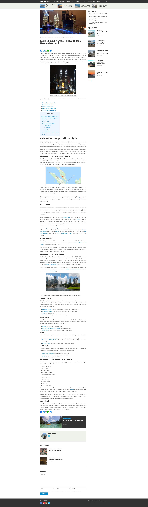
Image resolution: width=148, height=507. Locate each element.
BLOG (53, 1)
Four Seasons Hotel (46, 315)
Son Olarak (44, 134)
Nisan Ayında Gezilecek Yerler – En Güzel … (102, 32)
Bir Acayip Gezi (45, 1)
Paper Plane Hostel (46, 309)
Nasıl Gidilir (45, 120)
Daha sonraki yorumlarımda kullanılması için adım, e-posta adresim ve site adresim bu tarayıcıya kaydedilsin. (61, 491)
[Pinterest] (44, 503)
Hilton (43, 355)
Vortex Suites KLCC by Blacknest (50, 339)
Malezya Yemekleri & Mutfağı (49, 110)
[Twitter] (49, 503)
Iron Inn (44, 326)
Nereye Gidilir (91, 1)
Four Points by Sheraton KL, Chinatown (51, 328)
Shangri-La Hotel (46, 343)
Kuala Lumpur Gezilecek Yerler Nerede (50, 132)
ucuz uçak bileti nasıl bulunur (65, 233)
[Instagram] (46, 503)
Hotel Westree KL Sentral (47, 353)
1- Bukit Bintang (47, 125)
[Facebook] (41, 503)
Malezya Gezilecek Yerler (47, 106)
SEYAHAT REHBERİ (60, 1)
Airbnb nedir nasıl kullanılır (72, 269)
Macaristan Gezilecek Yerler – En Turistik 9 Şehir (56, 458)
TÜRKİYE (77, 1)
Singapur (81, 197)
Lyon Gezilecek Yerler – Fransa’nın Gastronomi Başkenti (102, 52)
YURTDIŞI (83, 1)
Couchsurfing (53, 271)
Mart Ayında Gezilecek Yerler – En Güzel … (102, 72)
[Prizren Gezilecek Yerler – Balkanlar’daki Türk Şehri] (43, 451)
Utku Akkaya (65, 424)
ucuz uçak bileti (66, 217)
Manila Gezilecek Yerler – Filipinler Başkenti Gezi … (101, 42)
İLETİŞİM (98, 1)
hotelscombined (54, 264)
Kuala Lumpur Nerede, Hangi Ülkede (50, 118)
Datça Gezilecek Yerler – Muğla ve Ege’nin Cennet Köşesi (50, 5)
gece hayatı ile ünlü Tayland (53, 228)
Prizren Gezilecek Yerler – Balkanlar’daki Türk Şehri (55, 449)
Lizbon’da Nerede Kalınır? (94, 20)
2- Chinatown (47, 127)
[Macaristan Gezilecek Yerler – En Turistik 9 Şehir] (43, 461)
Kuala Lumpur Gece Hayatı (48, 104)
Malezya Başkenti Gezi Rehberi (49, 102)
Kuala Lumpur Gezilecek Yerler (49, 108)
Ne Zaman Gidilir (46, 121)
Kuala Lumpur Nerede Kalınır (48, 123)
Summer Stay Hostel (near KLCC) (50, 338)
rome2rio (57, 231)
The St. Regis (45, 330)
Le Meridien (45, 357)
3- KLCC (46, 129)
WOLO (44, 313)
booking (47, 264)
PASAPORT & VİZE (69, 1)
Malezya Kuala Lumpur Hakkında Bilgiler (50, 116)
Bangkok (79, 219)
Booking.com (91, 81)
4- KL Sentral (47, 131)
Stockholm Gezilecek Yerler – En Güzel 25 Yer (98, 16)
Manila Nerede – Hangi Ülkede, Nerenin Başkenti (101, 62)
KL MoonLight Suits (47, 311)
